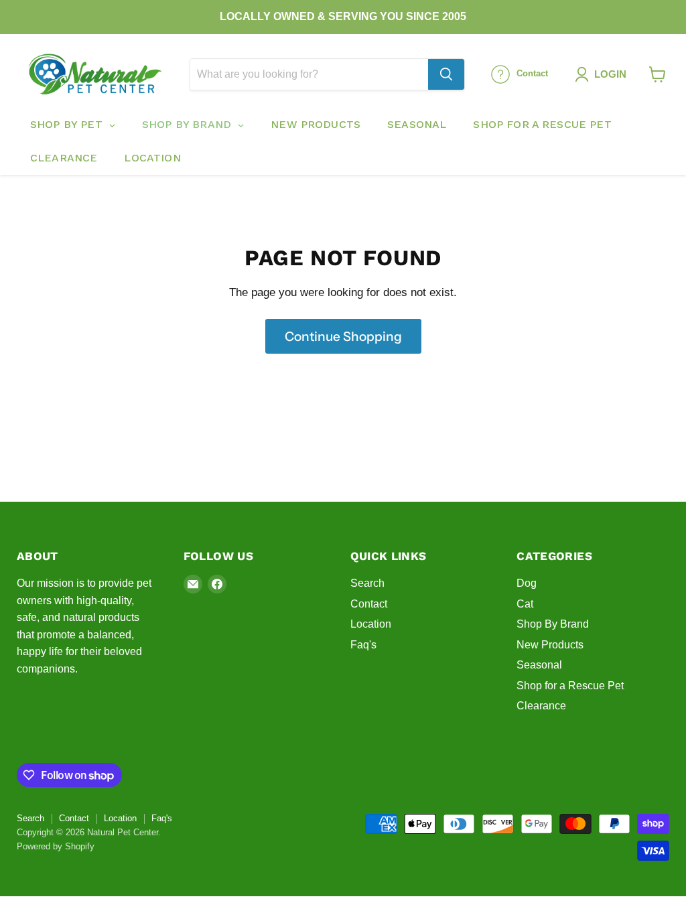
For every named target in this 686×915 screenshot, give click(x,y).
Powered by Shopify (55, 846)
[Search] (446, 74)
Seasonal (539, 665)
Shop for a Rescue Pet (570, 685)
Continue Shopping (343, 336)
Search (367, 583)
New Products (550, 644)
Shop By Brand (553, 624)
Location (370, 624)
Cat (525, 604)
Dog (527, 583)
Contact (368, 604)
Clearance (541, 705)
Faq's (363, 644)
